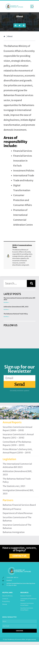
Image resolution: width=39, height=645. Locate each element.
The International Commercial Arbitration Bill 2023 (19, 298)
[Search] (31, 283)
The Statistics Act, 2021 (14, 486)
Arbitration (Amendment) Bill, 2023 (16, 307)
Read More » (6, 302)
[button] (31, 6)
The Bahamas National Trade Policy (16, 314)
